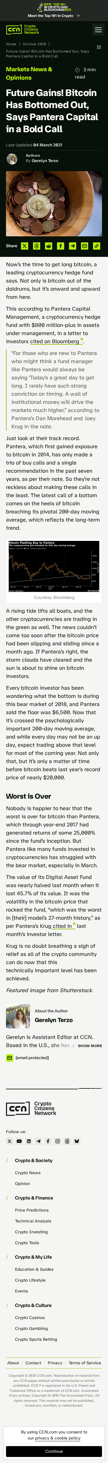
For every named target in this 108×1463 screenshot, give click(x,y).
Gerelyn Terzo (45, 160)
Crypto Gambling (31, 1328)
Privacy (55, 1363)
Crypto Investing (31, 1232)
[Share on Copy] (96, 246)
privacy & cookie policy (57, 1438)
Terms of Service (85, 1363)
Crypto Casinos (30, 1317)
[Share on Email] (84, 246)
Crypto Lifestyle (30, 1280)
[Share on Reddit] (48, 246)
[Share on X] (24, 246)
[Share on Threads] (36, 246)
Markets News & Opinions (29, 73)
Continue (54, 1451)
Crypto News (27, 1172)
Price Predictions (32, 1210)
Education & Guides (34, 1269)
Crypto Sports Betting (36, 1339)
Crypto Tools (27, 1242)
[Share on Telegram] (72, 246)
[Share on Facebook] (60, 246)
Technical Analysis (33, 1221)
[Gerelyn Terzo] (18, 1016)
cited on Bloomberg (54, 341)
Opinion (22, 1183)
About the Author (51, 1011)
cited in (61, 926)
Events (21, 1291)
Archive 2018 (34, 44)
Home (11, 44)
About (13, 1363)
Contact (33, 1363)
